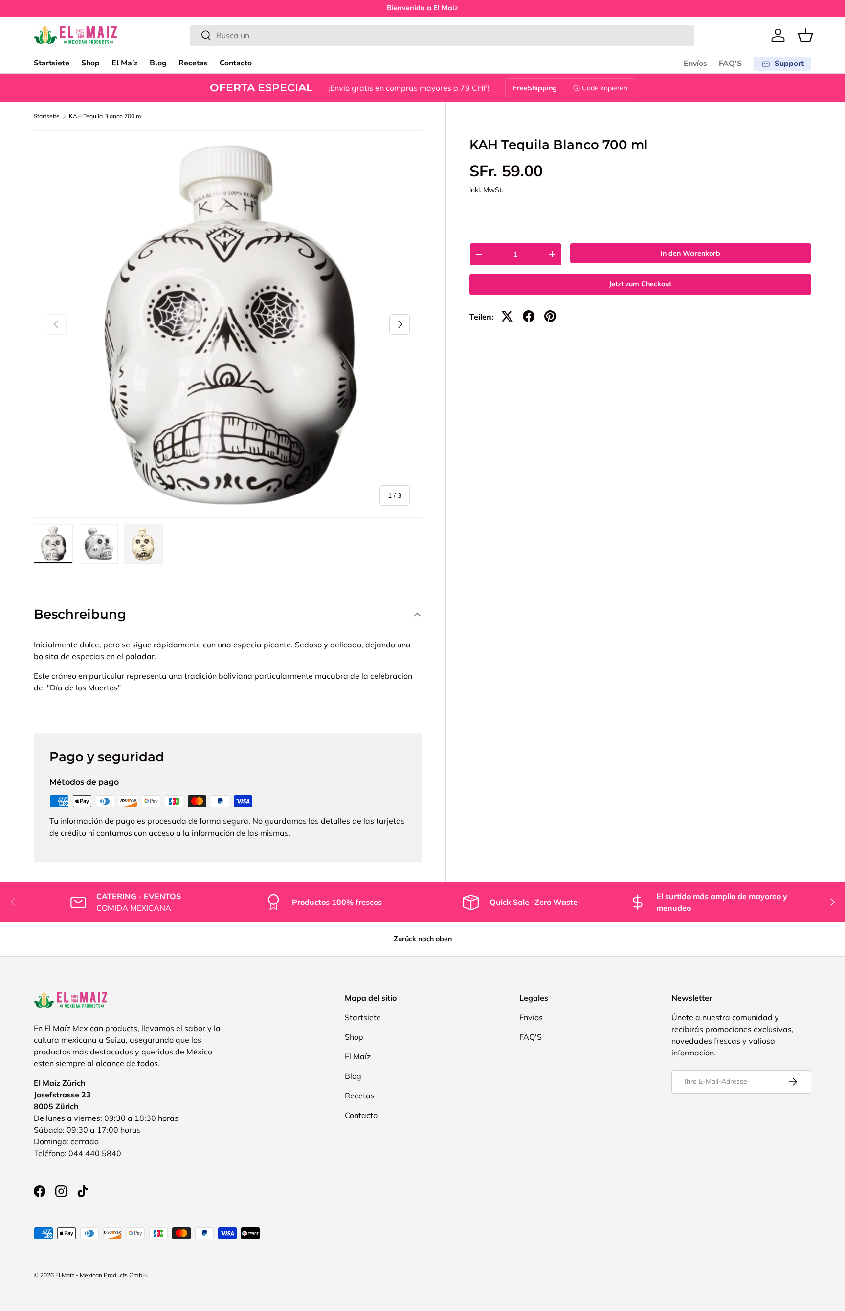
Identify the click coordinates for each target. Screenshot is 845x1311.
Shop (90, 63)
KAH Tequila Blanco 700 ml (106, 116)
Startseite (47, 116)
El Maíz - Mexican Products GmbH (101, 1275)
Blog (158, 63)
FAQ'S (730, 63)
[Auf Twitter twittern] (507, 316)
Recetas (193, 63)
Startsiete (51, 63)
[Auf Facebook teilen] (528, 316)
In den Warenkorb (690, 253)
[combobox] (442, 35)
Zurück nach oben (423, 938)
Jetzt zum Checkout (640, 283)
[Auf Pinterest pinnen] (550, 316)
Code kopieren (604, 88)
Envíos (695, 63)
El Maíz (124, 63)
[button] (805, 35)
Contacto (236, 63)
